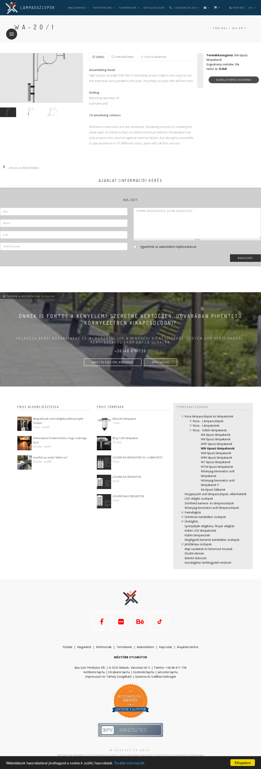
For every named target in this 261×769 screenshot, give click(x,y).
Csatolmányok (155, 57)
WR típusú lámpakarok (215, 439)
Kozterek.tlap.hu (143, 672)
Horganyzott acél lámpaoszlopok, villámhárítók (216, 494)
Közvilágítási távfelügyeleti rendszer (208, 562)
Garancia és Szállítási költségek (155, 676)
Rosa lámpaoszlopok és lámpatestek (209, 416)
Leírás (99, 57)
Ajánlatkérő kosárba (233, 80)
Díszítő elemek (194, 553)
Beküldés (245, 258)
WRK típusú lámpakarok (216, 457)
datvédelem (146, 647)
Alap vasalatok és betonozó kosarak (208, 549)
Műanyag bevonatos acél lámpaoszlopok (212, 508)
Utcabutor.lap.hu (119, 672)
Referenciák (103, 7)
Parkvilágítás (193, 512)
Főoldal (220, 28)
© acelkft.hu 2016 (129, 750)
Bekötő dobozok (196, 558)
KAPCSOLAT (160, 362)
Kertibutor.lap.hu (94, 672)
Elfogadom (243, 762)
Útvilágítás (191, 521)
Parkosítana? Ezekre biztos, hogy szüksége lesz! (60, 440)
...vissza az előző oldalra (23, 168)
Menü (11, 34)
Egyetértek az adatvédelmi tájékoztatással (168, 247)
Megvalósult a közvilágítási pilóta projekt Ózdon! (58, 421)
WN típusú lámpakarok (218, 448)
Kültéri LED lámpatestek (200, 530)
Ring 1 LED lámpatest (125, 438)
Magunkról (77, 7)
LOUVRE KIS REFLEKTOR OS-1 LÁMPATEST (138, 457)
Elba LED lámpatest (124, 418)
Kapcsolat (165, 647)
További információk (129, 762)
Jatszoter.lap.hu (168, 672)
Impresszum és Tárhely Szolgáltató (108, 676)
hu (251, 7)
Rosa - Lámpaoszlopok (208, 421)
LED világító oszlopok (199, 498)
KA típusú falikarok (213, 489)
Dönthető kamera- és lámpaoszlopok (209, 503)
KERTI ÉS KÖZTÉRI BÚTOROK (113, 362)
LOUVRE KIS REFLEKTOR (127, 477)
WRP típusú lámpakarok (216, 444)
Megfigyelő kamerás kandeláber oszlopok (212, 540)
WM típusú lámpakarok (216, 453)
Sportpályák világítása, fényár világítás (209, 526)
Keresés (238, 7)
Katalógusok (154, 7)
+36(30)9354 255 (185, 7)
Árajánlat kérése (187, 647)
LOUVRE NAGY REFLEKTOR (128, 496)
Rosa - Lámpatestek (206, 425)
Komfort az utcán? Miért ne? (50, 457)
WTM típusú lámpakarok (217, 467)
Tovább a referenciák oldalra (29, 296)
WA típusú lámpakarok (215, 435)
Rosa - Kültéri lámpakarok (210, 430)
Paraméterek (124, 57)
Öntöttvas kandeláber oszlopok (205, 517)
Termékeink (128, 7)
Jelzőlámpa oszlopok (198, 544)
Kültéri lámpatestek (197, 535)
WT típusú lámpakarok (215, 462)
